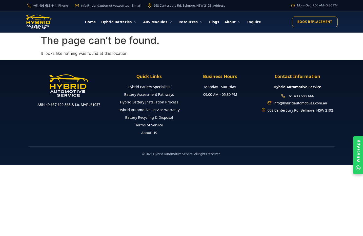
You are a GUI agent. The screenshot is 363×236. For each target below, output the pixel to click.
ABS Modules (155, 21)
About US (149, 132)
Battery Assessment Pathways (149, 94)
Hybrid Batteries (116, 21)
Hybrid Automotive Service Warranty (149, 109)
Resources (188, 21)
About (230, 21)
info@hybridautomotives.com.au (300, 103)
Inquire (254, 21)
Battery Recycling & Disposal (149, 117)
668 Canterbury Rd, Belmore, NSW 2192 (300, 110)
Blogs (214, 21)
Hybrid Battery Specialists (149, 86)
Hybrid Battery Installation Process (149, 101)
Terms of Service (149, 124)
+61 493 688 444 (300, 96)
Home (90, 21)
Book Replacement (314, 22)
